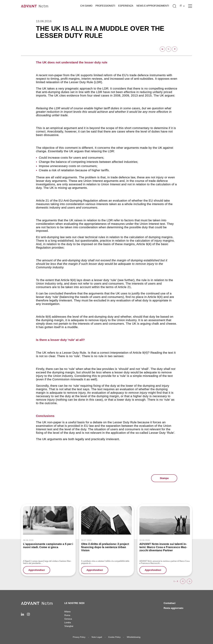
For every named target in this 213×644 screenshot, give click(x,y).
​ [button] (182, 581)
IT (181, 5)
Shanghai (68, 626)
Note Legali (97, 637)
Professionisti (105, 5)
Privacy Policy (79, 637)
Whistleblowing (133, 637)
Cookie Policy (114, 637)
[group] (48, 540)
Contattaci (169, 603)
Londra (67, 622)
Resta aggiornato (173, 608)
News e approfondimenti (152, 5)
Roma (67, 615)
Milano (67, 611)
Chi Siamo (86, 5)
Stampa (164, 478)
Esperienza (125, 5)
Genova (68, 619)
